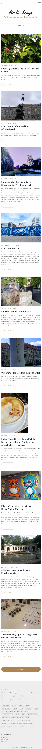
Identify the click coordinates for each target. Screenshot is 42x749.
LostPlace (28, 708)
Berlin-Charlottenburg (9, 693)
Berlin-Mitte (22, 693)
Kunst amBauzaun (10, 248)
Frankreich (30, 699)
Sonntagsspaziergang (8, 720)
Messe (36, 708)
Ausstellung (15, 690)
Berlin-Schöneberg (8, 696)
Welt (2, 741)
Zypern (22, 726)
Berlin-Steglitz (20, 696)
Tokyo (19, 723)
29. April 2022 (7, 65)
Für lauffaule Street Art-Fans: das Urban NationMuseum (18, 508)
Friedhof (4, 702)
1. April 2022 (6, 123)
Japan (27, 705)
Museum (5, 711)
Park (23, 714)
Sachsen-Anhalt (25, 717)
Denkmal (16, 699)
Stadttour (21, 720)
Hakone (14, 705)
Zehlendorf (13, 726)
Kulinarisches (6, 708)
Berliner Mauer (32, 696)
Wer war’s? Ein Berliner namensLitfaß (21, 372)
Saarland (15, 717)
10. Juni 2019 (6, 631)
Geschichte (5, 705)
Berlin (16, 65)
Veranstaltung (27, 723)
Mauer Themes (28, 747)
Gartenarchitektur (27, 702)
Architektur (5, 690)
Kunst (21, 708)
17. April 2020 (7, 436)
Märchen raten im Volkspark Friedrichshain (15, 572)
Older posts (21, 669)
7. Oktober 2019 (8, 503)
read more (8, 84)
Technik (4, 723)
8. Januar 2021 (7, 179)
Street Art (29, 720)
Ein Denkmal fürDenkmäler (16, 311)
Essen (23, 699)
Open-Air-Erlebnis (7, 714)
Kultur (15, 708)
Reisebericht (6, 717)
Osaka (17, 714)
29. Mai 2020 (6, 308)
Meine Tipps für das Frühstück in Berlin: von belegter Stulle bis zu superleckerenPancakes (18, 442)
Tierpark (12, 723)
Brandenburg (6, 699)
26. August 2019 (8, 567)
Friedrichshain (14, 702)
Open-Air (24, 711)
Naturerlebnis (14, 711)
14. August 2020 (8, 245)
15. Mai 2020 (6, 369)
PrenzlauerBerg (32, 714)
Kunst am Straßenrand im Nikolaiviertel (14, 128)
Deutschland (4, 739)
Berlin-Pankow (33, 693)
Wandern (5, 726)
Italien (21, 705)
